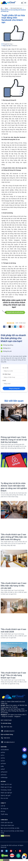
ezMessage (4, 777)
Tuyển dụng (4, 814)
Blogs (6, 8)
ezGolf (3, 769)
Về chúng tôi (4, 808)
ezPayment (4, 772)
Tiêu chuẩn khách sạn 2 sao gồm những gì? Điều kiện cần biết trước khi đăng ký (14, 537)
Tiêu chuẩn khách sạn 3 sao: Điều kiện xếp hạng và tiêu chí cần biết (14, 585)
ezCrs (2, 755)
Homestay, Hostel (6, 790)
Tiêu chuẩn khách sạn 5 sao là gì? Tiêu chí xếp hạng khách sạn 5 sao (13, 675)
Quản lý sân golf (5, 795)
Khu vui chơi (4, 798)
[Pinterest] (20, 851)
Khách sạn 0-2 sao (6, 784)
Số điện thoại (6, 374)
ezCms (3, 758)
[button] (6, 327)
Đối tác (3, 811)
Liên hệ (3, 806)
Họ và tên (5, 368)
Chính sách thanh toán (7, 825)
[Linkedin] (6, 851)
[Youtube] (11, 851)
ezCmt (3, 761)
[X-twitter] (15, 851)
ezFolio (3, 752)
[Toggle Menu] (25, 2)
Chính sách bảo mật (7, 822)
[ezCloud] (8, 2)
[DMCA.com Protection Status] (4, 860)
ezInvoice (3, 774)
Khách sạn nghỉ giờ (6, 792)
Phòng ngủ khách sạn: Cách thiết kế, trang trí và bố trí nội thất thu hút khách (14, 439)
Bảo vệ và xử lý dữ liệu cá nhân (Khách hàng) (12, 832)
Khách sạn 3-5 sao (6, 787)
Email (4, 380)
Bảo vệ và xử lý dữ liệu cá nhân (10, 828)
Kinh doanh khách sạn (16, 8)
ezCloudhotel (5, 749)
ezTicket (3, 763)
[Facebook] (2, 851)
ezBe (2, 766)
